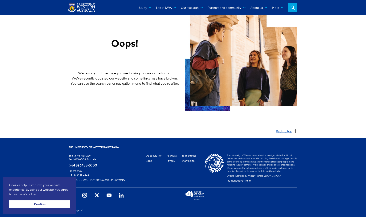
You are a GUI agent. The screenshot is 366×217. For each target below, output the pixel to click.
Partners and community (224, 7)
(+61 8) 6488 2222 (79, 174)
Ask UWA (172, 155)
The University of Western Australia (94, 147)
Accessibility (153, 155)
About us (256, 7)
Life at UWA (164, 7)
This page (74, 210)
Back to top (284, 131)
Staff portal (188, 160)
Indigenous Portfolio (239, 180)
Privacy (171, 160)
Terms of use (189, 155)
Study (143, 7)
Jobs (149, 160)
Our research (190, 7)
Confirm (40, 204)
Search (292, 7)
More (275, 7)
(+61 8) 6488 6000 (83, 165)
